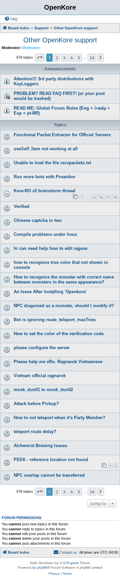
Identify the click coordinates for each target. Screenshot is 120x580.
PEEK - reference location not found (51, 459)
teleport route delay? (35, 431)
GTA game (71, 563)
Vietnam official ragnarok (40, 375)
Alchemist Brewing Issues (40, 445)
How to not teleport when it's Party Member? (59, 417)
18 (115, 197)
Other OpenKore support (60, 40)
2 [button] (57, 58)
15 (94, 197)
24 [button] (92, 58)
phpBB (42, 567)
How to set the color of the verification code (59, 333)
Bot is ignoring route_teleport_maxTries (55, 319)
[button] (40, 58)
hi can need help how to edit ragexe (50, 248)
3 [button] (64, 58)
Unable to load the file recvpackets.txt (52, 162)
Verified (21, 206)
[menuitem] (11, 19)
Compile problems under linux (45, 234)
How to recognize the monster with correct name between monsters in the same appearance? (64, 280)
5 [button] (79, 58)
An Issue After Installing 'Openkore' (50, 291)
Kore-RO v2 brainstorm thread (44, 190)
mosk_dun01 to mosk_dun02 (43, 389)
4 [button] (71, 58)
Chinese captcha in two (38, 220)
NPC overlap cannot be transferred (49, 475)
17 (108, 197)
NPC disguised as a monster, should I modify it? (64, 305)
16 (101, 197)
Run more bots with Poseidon (44, 176)
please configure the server (42, 347)
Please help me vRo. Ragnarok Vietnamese (58, 361)
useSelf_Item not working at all (46, 148)
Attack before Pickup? (36, 403)
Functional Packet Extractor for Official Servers (62, 134)
